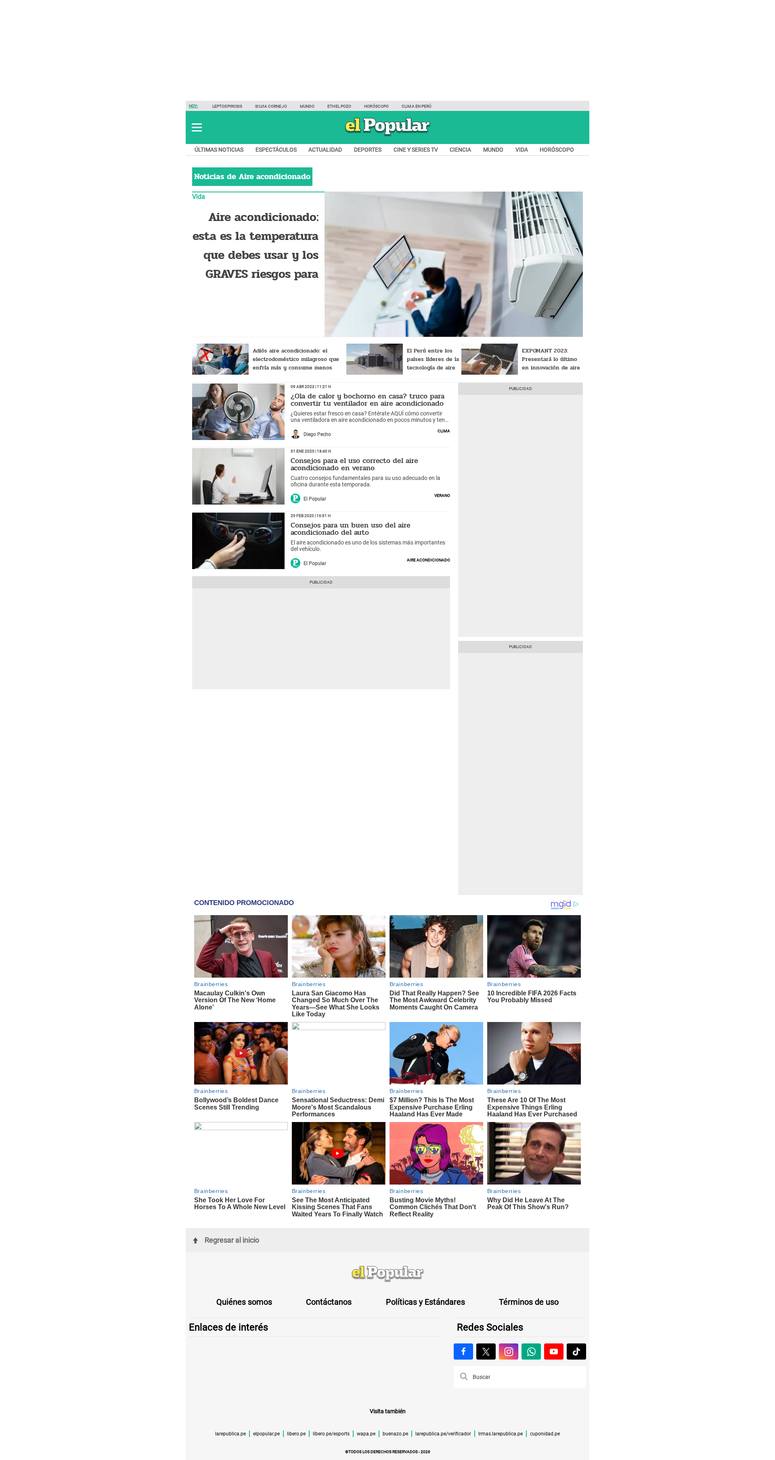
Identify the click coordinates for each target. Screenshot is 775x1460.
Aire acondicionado (428, 559)
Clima (444, 430)
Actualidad (325, 149)
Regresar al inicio (232, 1240)
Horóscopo (376, 106)
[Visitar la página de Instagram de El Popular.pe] (508, 1351)
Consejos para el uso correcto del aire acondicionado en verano (354, 464)
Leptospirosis (227, 106)
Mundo (307, 106)
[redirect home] (387, 1274)
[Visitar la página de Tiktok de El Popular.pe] (576, 1351)
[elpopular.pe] (387, 135)
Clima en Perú (416, 106)
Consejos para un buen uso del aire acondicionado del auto (351, 528)
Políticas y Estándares (425, 1302)
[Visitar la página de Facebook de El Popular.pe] (463, 1351)
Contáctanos (329, 1302)
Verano (442, 495)
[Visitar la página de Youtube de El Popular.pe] (553, 1351)
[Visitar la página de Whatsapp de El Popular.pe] (531, 1351)
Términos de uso (529, 1302)
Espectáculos (276, 149)
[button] (197, 127)
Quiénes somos (244, 1302)
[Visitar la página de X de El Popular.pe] (486, 1351)
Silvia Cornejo (271, 106)
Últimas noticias (219, 149)
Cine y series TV (416, 149)
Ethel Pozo (339, 106)
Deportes (367, 149)
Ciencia (460, 149)
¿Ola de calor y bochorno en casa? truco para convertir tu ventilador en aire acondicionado (367, 399)
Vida (521, 149)
